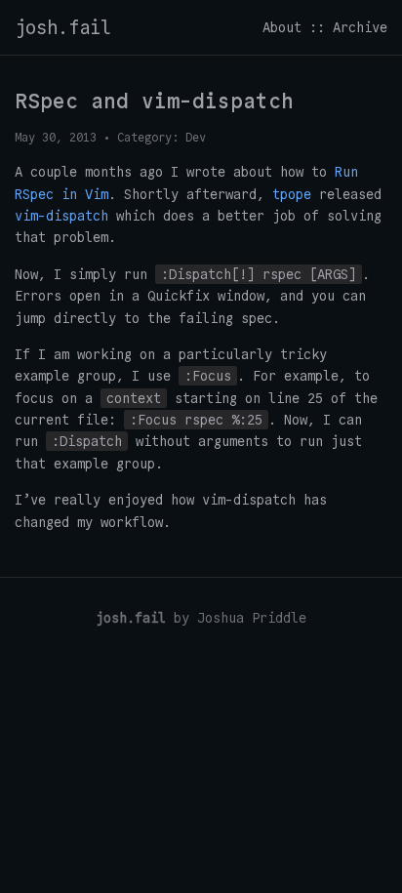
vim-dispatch (61, 215)
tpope (291, 194)
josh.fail (63, 27)
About (282, 27)
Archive (360, 27)
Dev (195, 137)
